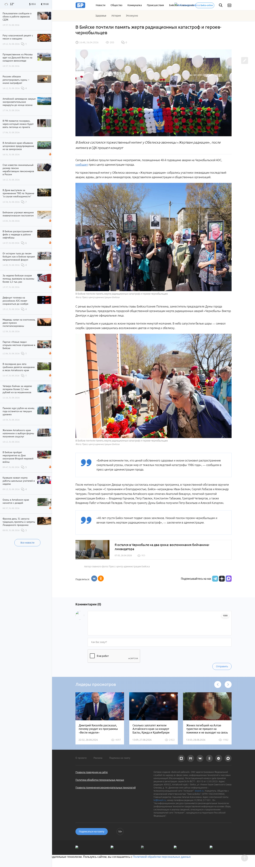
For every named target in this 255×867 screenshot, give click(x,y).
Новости (100, 5)
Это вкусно (132, 15)
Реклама (98, 757)
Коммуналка (135, 5)
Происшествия (155, 5)
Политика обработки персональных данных (99, 780)
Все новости (27, 542)
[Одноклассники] (101, 578)
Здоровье (100, 15)
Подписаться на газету (91, 831)
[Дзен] (221, 579)
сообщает (81, 164)
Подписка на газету (119, 757)
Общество (116, 5)
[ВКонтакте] (94, 578)
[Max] (229, 579)
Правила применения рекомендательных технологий (105, 787)
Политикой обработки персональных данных (162, 856)
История (116, 15)
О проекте (81, 757)
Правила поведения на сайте (91, 772)
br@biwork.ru (160, 800)
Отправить (222, 666)
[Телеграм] (214, 579)
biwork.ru (199, 791)
